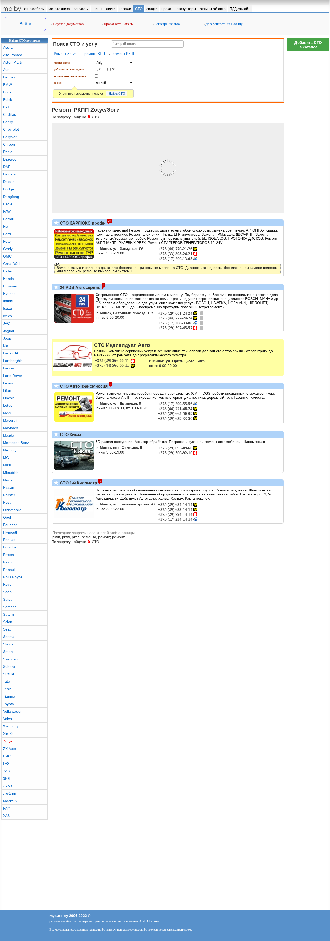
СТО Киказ (70, 434)
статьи (155, 921)
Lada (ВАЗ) (12, 353)
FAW (7, 211)
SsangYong (12, 659)
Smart (8, 652)
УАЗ (6, 816)
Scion (7, 622)
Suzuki (8, 674)
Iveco (7, 316)
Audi (6, 70)
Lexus (8, 383)
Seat (7, 629)
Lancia (8, 368)
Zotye (7, 741)
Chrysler (10, 137)
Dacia (7, 152)
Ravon (8, 562)
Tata (6, 681)
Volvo (7, 719)
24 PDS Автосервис (79, 287)
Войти (25, 24)
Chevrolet (11, 129)
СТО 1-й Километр (78, 483)
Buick (7, 99)
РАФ (6, 808)
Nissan (8, 487)
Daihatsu (10, 174)
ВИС (7, 756)
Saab (7, 592)
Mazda (8, 435)
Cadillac (9, 114)
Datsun (9, 182)
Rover (8, 584)
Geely (8, 249)
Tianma (9, 696)
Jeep (7, 338)
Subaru (9, 666)
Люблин (9, 793)
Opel (7, 517)
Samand (10, 607)
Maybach (10, 428)
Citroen (9, 144)
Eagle (7, 204)
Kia (5, 346)
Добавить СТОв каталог (308, 44)
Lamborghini (13, 361)
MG (6, 458)
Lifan (7, 390)
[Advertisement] (308, 721)
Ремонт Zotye (65, 53)
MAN (7, 413)
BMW (7, 85)
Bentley (9, 77)
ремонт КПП (94, 53)
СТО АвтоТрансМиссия (83, 386)
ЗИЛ (6, 778)
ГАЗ (6, 763)
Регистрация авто (167, 24)
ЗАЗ (6, 771)
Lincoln (9, 398)
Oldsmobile (12, 510)
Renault (9, 569)
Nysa (7, 502)
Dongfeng (11, 196)
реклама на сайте (60, 921)
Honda (8, 279)
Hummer (10, 286)
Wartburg (10, 726)
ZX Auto (9, 749)
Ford (7, 234)
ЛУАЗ (7, 786)
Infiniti (8, 301)
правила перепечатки (107, 921)
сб (100, 69)
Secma (8, 637)
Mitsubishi (11, 473)
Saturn (8, 614)
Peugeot (10, 525)
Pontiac (9, 540)
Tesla (7, 689)
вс (113, 69)
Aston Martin (13, 62)
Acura (8, 47)
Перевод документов (68, 24)
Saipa (7, 599)
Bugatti (8, 92)
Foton (8, 241)
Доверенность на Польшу (224, 24)
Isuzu (7, 308)
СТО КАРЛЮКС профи (82, 223)
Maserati (10, 420)
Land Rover (12, 376)
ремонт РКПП (124, 53)
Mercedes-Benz (16, 443)
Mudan (8, 480)
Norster (9, 495)
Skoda (8, 644)
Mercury (9, 450)
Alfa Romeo (12, 55)
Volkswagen (12, 711)
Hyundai (9, 293)
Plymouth (10, 532)
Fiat (6, 226)
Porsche (9, 547)
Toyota (8, 704)
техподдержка (82, 921)
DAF (6, 167)
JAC (6, 323)
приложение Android (136, 921)
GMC (7, 256)
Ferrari (8, 219)
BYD (6, 107)
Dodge (8, 189)
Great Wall (11, 264)
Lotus (7, 405)
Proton (8, 555)
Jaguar (8, 331)
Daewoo (9, 159)
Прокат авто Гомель (118, 24)
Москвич (10, 801)
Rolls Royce (12, 577)
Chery (8, 122)
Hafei (7, 271)
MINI (7, 465)
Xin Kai (8, 734)
